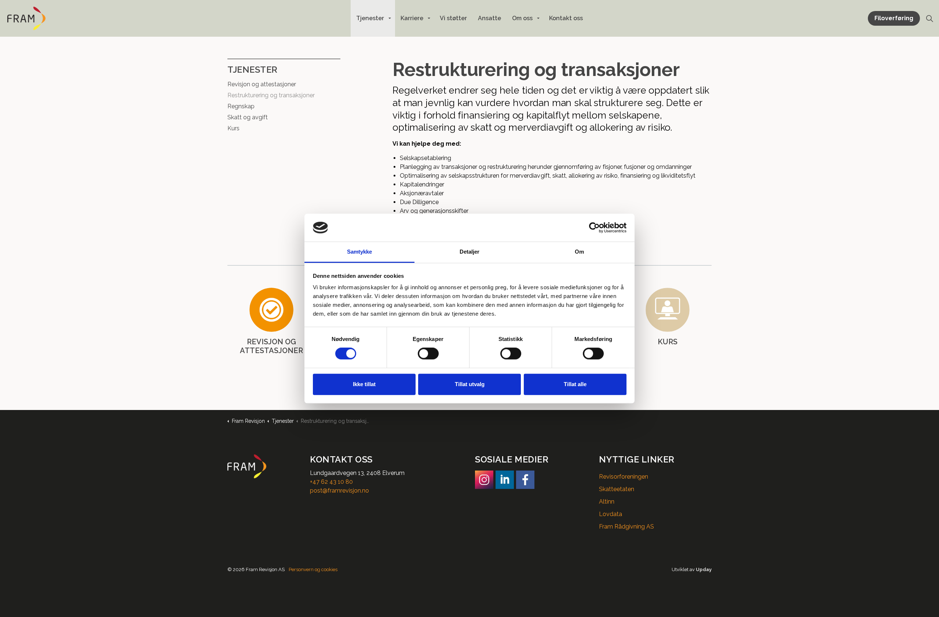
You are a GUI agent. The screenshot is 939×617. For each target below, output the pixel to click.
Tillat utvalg (470, 384)
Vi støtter (453, 18)
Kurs (233, 128)
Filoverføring (893, 18)
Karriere (412, 18)
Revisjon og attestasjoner (261, 84)
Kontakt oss (566, 18)
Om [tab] (579, 252)
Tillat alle (575, 384)
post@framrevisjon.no (339, 490)
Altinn (606, 501)
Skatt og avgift (247, 117)
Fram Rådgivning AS (626, 526)
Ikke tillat (364, 384)
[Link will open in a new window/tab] (484, 480)
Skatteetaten (616, 489)
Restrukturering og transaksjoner (271, 95)
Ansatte (489, 18)
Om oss (522, 18)
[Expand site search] (929, 18)
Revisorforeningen (623, 476)
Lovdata (610, 514)
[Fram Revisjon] (26, 18)
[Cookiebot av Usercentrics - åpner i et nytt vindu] (594, 227)
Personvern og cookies (313, 569)
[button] (263, 466)
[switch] (428, 353)
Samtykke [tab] (359, 252)
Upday (704, 569)
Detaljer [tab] (470, 252)
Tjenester (370, 18)
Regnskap (241, 106)
